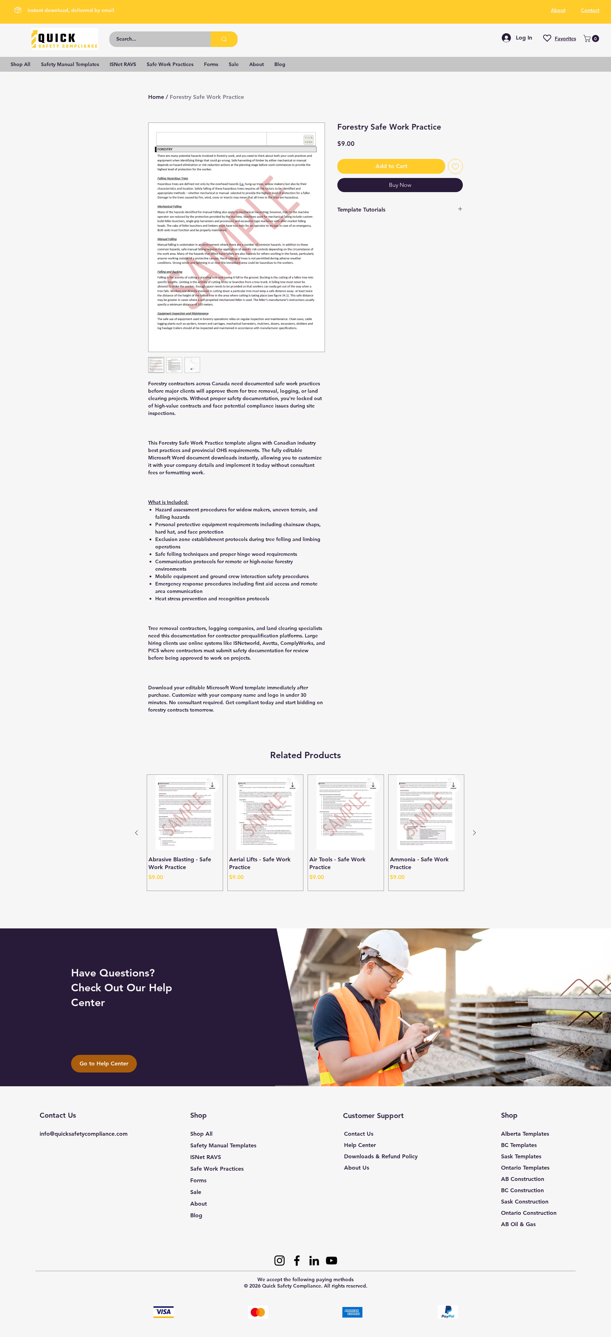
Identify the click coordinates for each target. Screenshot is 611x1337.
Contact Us (358, 1133)
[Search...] (224, 39)
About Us (356, 1167)
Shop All (201, 1133)
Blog (196, 1215)
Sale (195, 1192)
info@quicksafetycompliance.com (84, 1133)
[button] (592, 38)
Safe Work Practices (217, 1168)
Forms (198, 1180)
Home (156, 97)
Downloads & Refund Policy (381, 1156)
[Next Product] (474, 832)
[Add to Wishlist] (455, 166)
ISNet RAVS (205, 1157)
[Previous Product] (136, 832)
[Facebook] (297, 1260)
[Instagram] (279, 1260)
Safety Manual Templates (223, 1145)
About (198, 1203)
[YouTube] (331, 1260)
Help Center (360, 1145)
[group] (305, 833)
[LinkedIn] (314, 1260)
